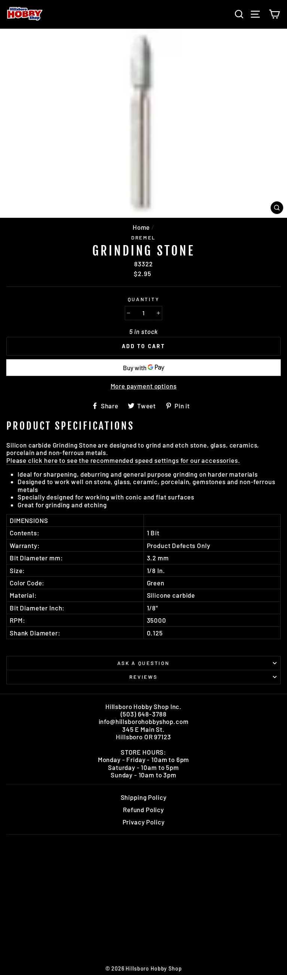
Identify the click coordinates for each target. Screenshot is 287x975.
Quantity (144, 299)
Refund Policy (143, 809)
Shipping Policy (144, 797)
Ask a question (143, 663)
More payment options (144, 386)
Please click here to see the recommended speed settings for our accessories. (123, 460)
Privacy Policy (144, 822)
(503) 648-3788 (144, 714)
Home (141, 227)
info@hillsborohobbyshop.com (144, 721)
